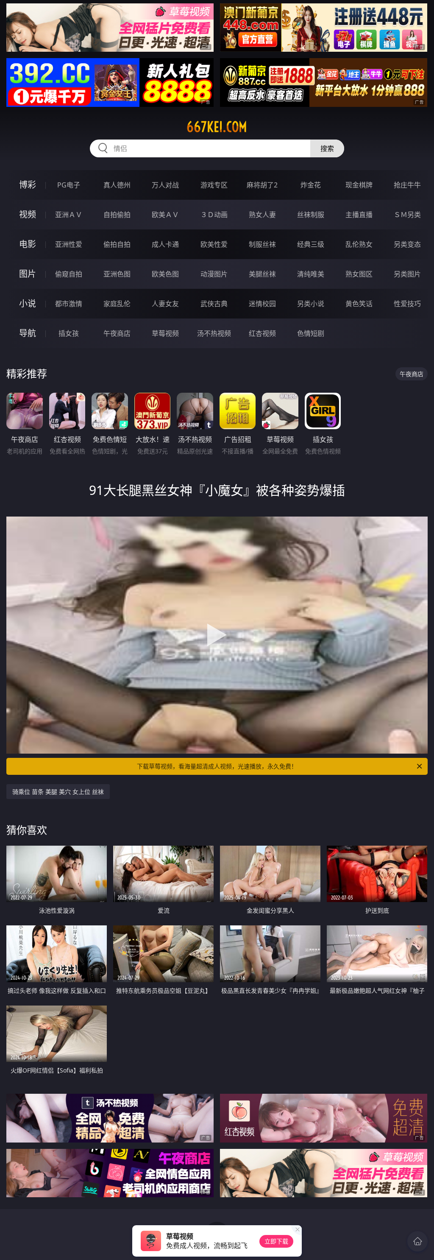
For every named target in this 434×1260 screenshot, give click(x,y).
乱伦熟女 (359, 244)
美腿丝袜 (262, 274)
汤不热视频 (214, 333)
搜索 (327, 148)
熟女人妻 (262, 214)
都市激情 (68, 303)
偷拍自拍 (117, 244)
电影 (27, 244)
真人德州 (117, 185)
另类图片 (407, 274)
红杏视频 (262, 333)
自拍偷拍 (117, 214)
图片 (27, 273)
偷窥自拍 (68, 274)
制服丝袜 (262, 244)
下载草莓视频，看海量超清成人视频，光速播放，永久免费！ (217, 766)
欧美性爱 (214, 244)
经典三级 (310, 244)
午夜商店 (117, 333)
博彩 (27, 184)
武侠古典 (214, 303)
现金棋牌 (359, 185)
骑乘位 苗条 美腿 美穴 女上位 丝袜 (58, 792)
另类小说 (310, 303)
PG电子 (68, 185)
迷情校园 (262, 303)
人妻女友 (165, 303)
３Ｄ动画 (214, 214)
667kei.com (216, 126)
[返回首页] (417, 1241)
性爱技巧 (407, 303)
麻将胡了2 (262, 185)
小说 (27, 303)
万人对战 (165, 185)
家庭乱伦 (117, 303)
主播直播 (359, 214)
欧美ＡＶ (165, 214)
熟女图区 (359, 274)
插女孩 (68, 333)
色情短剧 (310, 333)
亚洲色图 (117, 274)
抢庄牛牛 (407, 185)
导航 (27, 333)
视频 (27, 214)
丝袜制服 (310, 214)
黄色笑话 (359, 303)
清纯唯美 (310, 274)
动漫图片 (214, 274)
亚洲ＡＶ (68, 214)
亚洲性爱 (68, 244)
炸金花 (310, 185)
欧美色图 (165, 274)
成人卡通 (165, 244)
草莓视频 (165, 333)
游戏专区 (214, 185)
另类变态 (407, 244)
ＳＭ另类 (407, 214)
